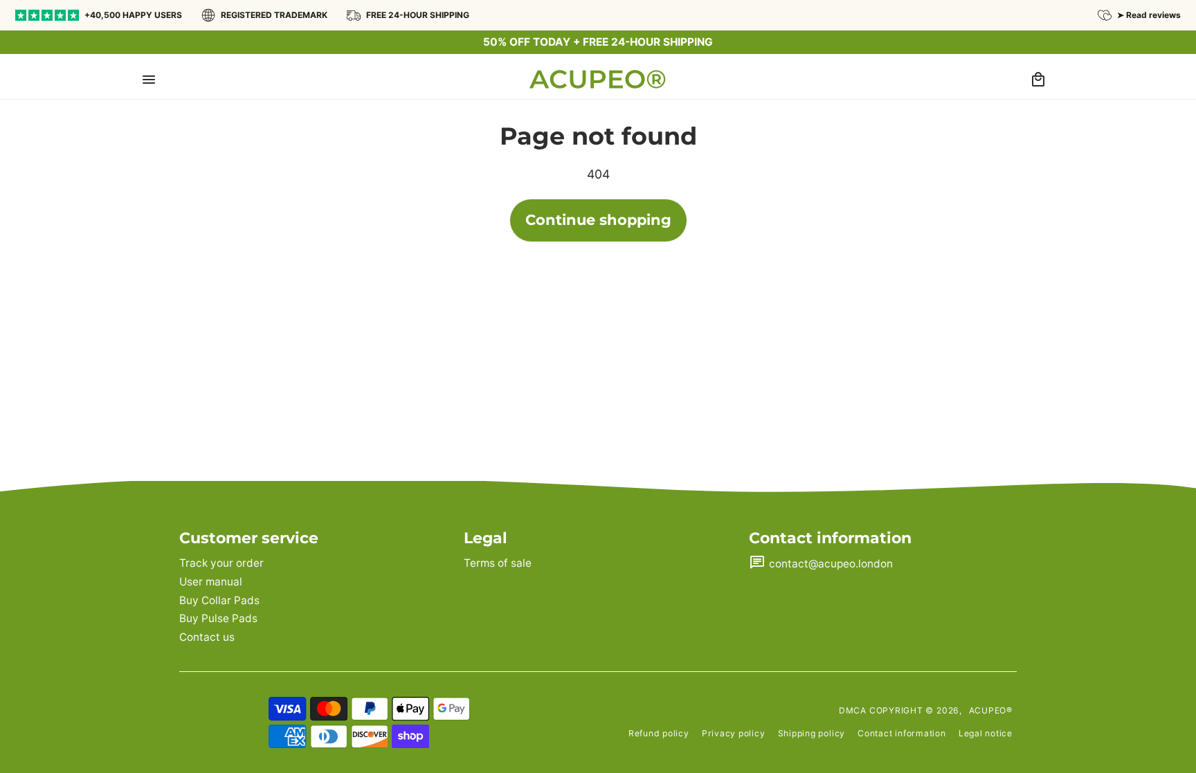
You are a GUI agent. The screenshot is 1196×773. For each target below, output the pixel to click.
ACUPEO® (991, 710)
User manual (210, 581)
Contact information (902, 733)
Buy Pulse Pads (218, 618)
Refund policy (658, 733)
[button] (148, 79)
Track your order (221, 563)
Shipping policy (812, 733)
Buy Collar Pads (219, 600)
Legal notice (986, 733)
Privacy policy (733, 733)
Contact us (207, 637)
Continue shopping (598, 219)
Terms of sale (498, 563)
